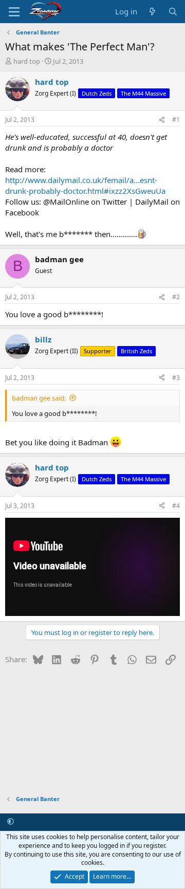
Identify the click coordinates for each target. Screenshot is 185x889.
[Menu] (14, 12)
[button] (10, 821)
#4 (176, 505)
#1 (176, 119)
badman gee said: (39, 398)
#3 (176, 377)
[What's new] (152, 11)
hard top (26, 61)
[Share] (162, 120)
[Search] (173, 11)
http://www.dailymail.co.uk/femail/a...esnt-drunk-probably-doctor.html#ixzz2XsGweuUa (85, 185)
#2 (176, 297)
